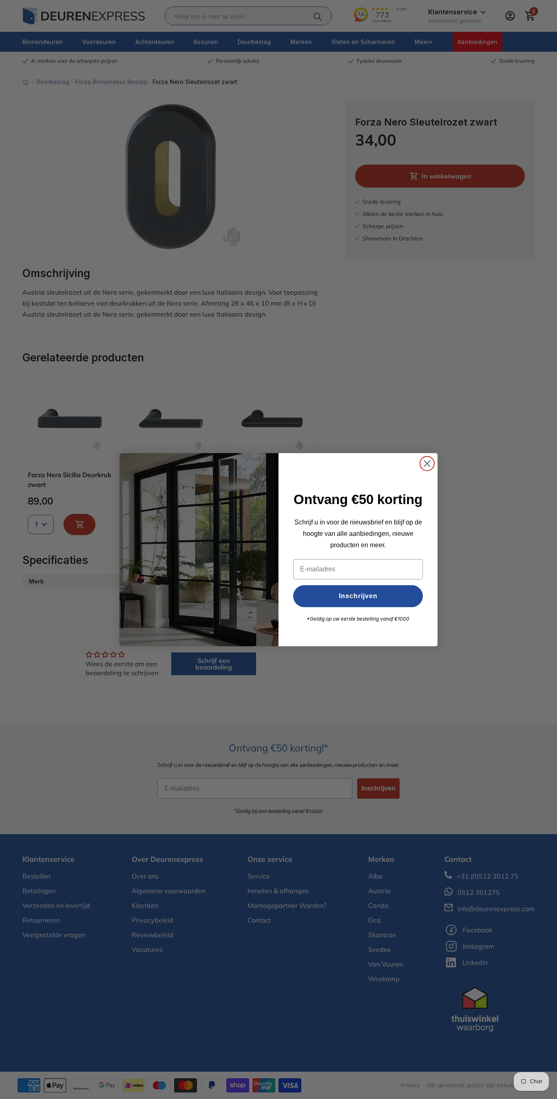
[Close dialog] (427, 463)
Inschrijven (358, 595)
